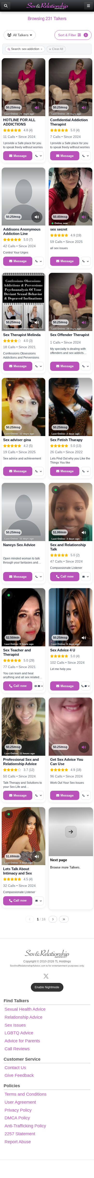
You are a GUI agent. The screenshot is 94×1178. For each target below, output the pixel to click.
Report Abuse (18, 1141)
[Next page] (52, 919)
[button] (10, 385)
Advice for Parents (22, 1040)
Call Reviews (17, 1048)
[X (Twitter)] (47, 976)
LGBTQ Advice (19, 1032)
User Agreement (20, 1102)
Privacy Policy (18, 1110)
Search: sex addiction (25, 49)
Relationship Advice (23, 1017)
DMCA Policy (17, 1117)
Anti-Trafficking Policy (25, 1125)
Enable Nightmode (47, 987)
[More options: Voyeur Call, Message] (39, 686)
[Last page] (64, 919)
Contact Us (15, 1067)
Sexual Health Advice (25, 1009)
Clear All (57, 49)
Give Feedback (19, 1075)
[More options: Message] (86, 576)
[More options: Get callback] (39, 155)
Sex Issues (15, 1025)
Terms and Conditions (26, 1094)
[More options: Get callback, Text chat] (86, 686)
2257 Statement (20, 1133)
